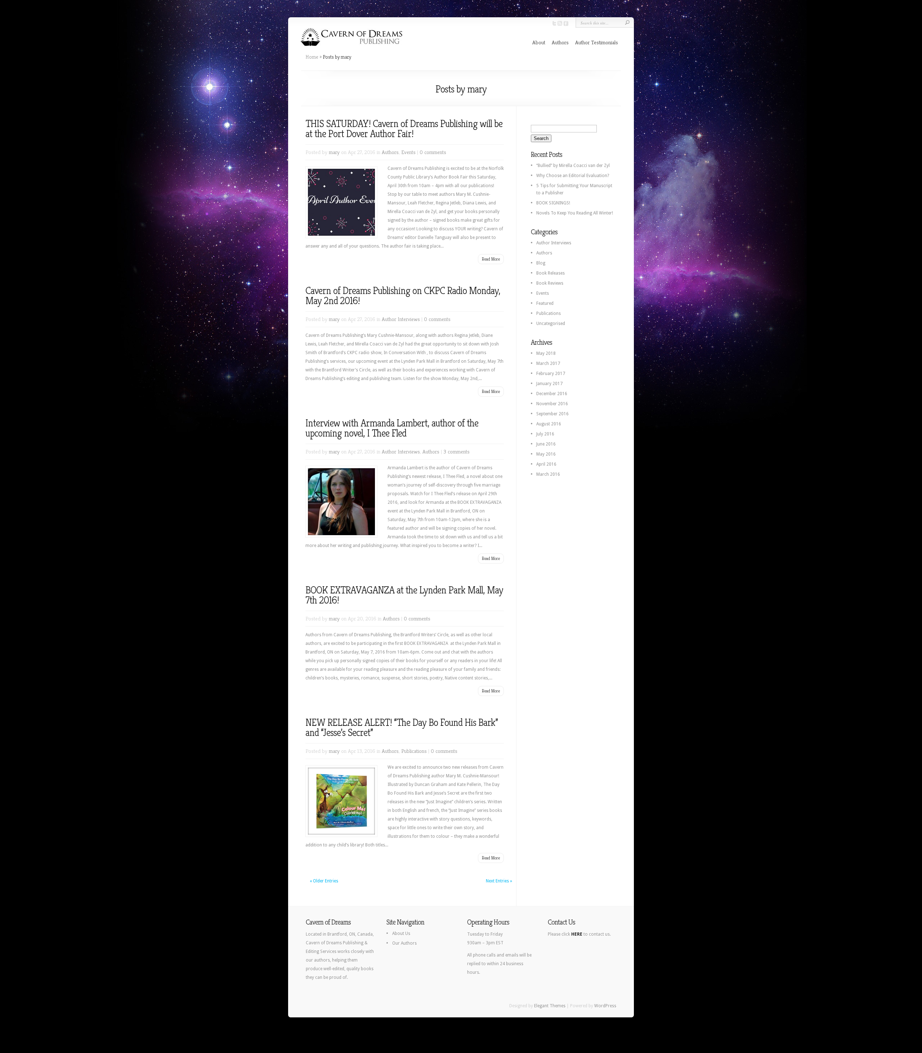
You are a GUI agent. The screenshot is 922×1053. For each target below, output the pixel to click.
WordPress (605, 1005)
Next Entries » (499, 880)
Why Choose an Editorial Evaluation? (572, 175)
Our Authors (404, 943)
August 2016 (548, 423)
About (538, 42)
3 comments (456, 451)
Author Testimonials (596, 42)
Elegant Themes (549, 1005)
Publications (414, 750)
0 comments (433, 152)
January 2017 (549, 383)
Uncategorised (550, 323)
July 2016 (545, 434)
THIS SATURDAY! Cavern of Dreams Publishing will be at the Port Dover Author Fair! (403, 128)
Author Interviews (401, 319)
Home (311, 57)
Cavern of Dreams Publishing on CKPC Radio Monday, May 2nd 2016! (402, 295)
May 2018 (546, 353)
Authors (560, 42)
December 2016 (551, 393)
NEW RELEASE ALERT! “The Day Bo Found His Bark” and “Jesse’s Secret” (401, 727)
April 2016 (546, 464)
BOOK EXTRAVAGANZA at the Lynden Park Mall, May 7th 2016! (404, 595)
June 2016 (546, 444)
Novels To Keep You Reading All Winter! (574, 213)
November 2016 (552, 403)
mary (334, 152)
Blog (540, 263)
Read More (491, 259)
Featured (545, 303)
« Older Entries (324, 880)
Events (408, 152)
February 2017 (550, 373)
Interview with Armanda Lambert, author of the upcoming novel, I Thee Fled (391, 428)
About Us (401, 933)
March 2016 (548, 474)
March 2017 (548, 363)
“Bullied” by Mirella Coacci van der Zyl (573, 165)
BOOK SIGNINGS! (553, 202)
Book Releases (550, 273)
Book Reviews (549, 283)
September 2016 (552, 413)
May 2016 (546, 454)
